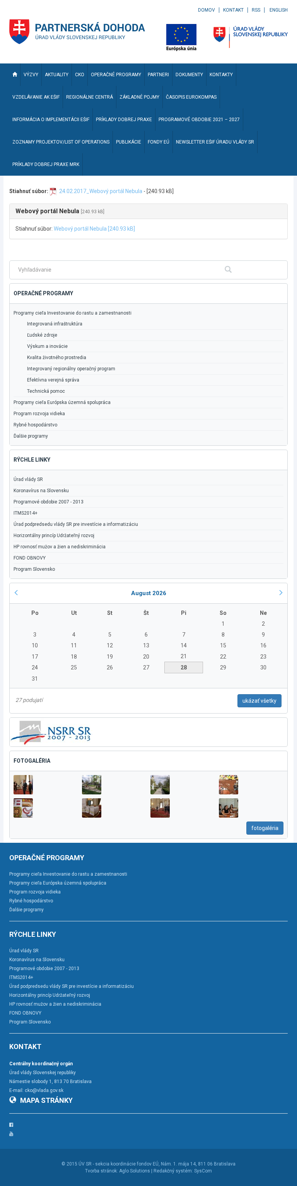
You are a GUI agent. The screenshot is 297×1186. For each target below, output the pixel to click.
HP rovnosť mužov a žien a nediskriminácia (60, 546)
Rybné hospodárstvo (35, 425)
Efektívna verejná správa (53, 380)
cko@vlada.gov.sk (44, 1090)
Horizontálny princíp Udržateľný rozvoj (54, 535)
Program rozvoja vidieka (39, 413)
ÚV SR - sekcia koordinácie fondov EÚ (119, 1164)
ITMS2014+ (26, 513)
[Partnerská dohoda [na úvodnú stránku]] (77, 31)
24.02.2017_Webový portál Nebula (100, 191)
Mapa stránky (46, 1100)
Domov (206, 10)
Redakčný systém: (173, 1171)
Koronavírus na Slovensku (41, 490)
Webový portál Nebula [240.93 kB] (94, 229)
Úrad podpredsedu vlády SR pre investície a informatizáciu (76, 524)
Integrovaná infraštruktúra (54, 324)
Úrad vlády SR (28, 479)
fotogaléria (264, 828)
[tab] (148, 211)
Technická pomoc (46, 391)
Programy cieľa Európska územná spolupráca (62, 402)
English (279, 10)
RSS (256, 10)
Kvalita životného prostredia (56, 357)
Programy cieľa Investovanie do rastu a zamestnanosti (72, 313)
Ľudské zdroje (42, 335)
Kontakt (233, 10)
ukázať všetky (259, 701)
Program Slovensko (34, 569)
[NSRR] (51, 732)
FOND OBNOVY (30, 558)
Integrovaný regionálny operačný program (71, 368)
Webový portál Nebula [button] (59, 211)
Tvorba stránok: (101, 1171)
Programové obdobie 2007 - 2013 (49, 502)
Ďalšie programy (31, 436)
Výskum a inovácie (47, 346)
